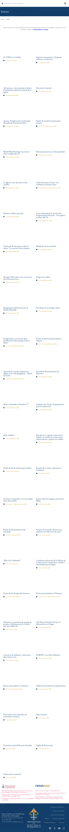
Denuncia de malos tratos (57, 815)
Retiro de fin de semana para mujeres (17, 468)
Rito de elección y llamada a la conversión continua (15, 715)
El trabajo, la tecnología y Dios (48, 307)
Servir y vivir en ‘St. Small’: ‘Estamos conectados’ (47, 790)
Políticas (47, 819)
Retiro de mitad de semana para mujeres (48, 121)
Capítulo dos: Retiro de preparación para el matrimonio (50, 405)
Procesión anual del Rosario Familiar (17, 745)
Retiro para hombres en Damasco (49, 593)
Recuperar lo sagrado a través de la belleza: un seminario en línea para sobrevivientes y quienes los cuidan (49, 437)
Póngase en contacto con (57, 807)
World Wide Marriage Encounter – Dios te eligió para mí (17, 152)
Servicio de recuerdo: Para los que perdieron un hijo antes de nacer (49, 530)
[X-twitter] (55, 828)
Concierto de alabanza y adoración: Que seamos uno (17, 656)
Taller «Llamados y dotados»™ (15, 404)
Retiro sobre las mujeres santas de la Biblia (50, 499)
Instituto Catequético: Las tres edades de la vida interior (18, 499)
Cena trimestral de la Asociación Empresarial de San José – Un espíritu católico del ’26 (50, 215)
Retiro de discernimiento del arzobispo (14, 530)
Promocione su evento (41, 29)
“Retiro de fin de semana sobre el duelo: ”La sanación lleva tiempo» (16, 247)
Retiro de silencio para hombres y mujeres (49, 339)
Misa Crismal (41, 714)
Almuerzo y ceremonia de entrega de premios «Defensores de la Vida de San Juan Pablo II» (17, 624)
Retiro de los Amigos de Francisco (16, 593)
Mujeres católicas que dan (13, 213)
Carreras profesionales (58, 819)
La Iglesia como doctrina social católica (15, 183)
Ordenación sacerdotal (12, 774)
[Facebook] (50, 828)
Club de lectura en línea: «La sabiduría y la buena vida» (47, 183)
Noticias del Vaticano (50, 822)
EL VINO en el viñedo (12, 57)
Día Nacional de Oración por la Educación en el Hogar (48, 623)
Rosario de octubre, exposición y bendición (49, 469)
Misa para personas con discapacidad (50, 151)
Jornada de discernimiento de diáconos (47, 372)
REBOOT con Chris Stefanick (48, 655)
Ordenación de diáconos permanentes (50, 685)
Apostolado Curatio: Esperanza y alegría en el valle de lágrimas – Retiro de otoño (17, 373)
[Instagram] (64, 828)
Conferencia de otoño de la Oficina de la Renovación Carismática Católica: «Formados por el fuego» (51, 562)
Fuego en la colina (43, 277)
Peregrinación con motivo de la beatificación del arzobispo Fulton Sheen (16, 340)
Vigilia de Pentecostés (44, 745)
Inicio (2, 19)
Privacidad (61, 822)
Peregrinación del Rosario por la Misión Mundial (15, 308)
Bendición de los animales (46, 246)
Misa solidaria (8, 435)
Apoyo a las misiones (58, 811)
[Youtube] (59, 828)
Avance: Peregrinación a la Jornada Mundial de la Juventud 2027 (16, 121)
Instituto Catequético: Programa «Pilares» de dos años (49, 58)
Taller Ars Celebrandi (11, 560)
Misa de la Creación (44, 88)
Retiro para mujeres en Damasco (16, 685)
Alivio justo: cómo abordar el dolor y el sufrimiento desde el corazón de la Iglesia (17, 90)
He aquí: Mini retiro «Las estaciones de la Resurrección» (17, 278)
